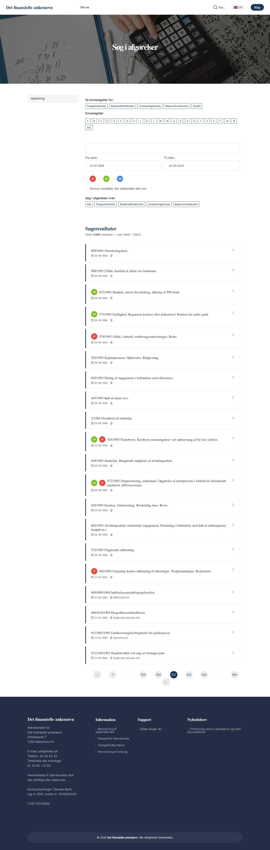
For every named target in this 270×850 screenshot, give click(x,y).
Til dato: (169, 157)
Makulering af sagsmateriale (106, 730)
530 (158, 674)
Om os (84, 7)
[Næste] (165, 682)
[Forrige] (97, 674)
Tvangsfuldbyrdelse (111, 745)
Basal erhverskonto (176, 106)
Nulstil (197, 106)
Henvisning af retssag (112, 751)
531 (174, 674)
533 (204, 674)
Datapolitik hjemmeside (113, 738)
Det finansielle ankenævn (29, 7)
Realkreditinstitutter (122, 106)
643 (234, 674)
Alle (89, 127)
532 (189, 674)
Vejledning (37, 98)
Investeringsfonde (150, 106)
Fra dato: (91, 157)
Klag (257, 7)
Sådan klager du (151, 729)
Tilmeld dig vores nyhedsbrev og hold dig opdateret (214, 730)
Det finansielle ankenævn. (122, 837)
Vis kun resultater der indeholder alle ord (118, 188)
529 (143, 674)
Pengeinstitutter (96, 106)
